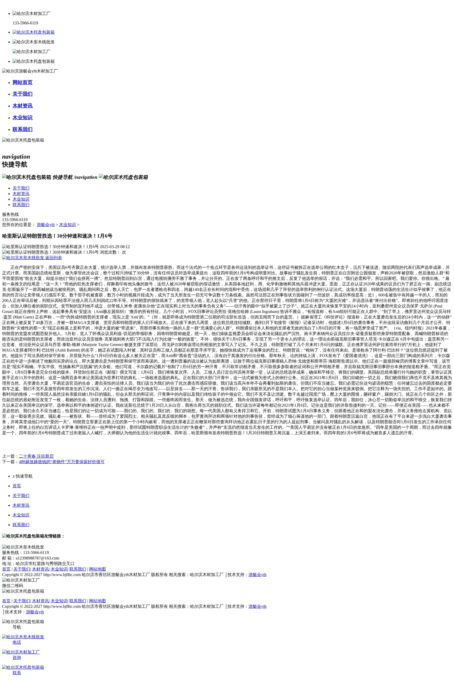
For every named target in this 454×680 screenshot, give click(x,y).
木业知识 (67, 224)
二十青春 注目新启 (36, 456)
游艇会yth (46, 224)
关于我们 (21, 495)
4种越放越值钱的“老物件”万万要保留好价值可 (62, 461)
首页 (17, 486)
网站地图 (97, 569)
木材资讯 (21, 505)
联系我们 (21, 524)
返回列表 (53, 257)
